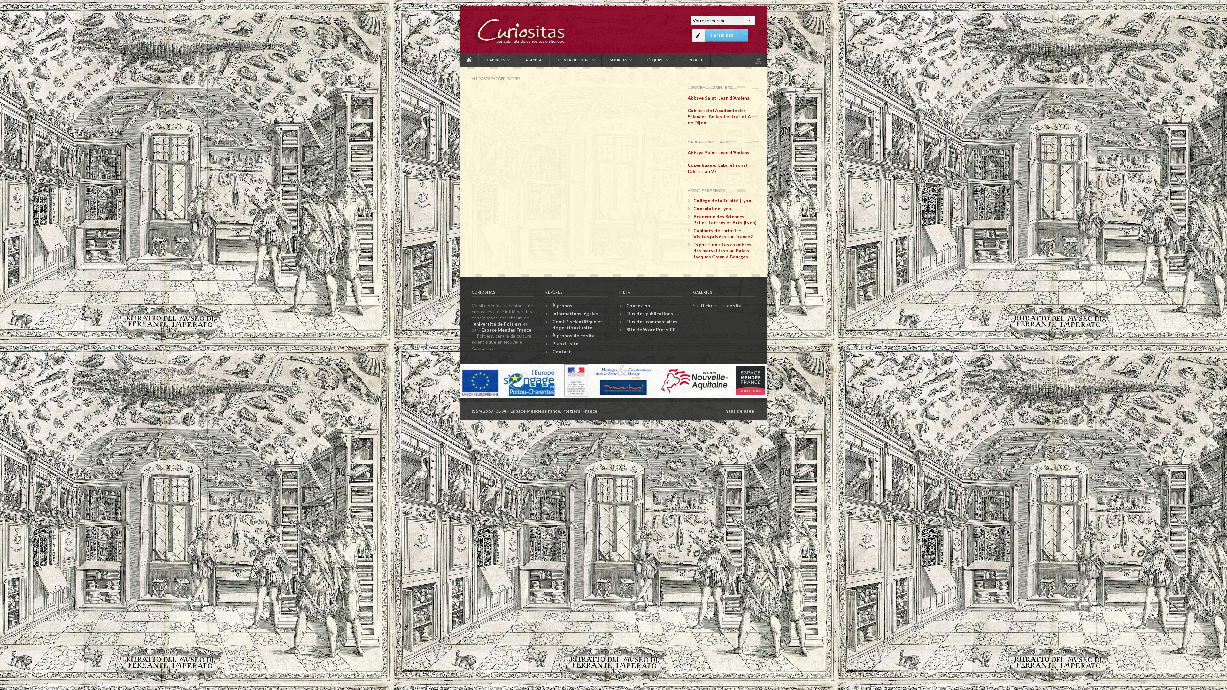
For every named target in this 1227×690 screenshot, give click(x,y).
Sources (619, 60)
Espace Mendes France (506, 330)
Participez (722, 35)
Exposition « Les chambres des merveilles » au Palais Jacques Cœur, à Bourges (722, 250)
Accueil (469, 60)
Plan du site (757, 60)
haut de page (739, 411)
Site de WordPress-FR (651, 329)
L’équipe (655, 60)
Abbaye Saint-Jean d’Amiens (719, 98)
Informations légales (575, 313)
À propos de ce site (573, 335)
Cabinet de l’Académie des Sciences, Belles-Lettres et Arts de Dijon (723, 116)
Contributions (574, 60)
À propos (562, 305)
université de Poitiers (498, 323)
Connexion (638, 305)
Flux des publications (649, 313)
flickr (707, 305)
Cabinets (496, 60)
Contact (693, 60)
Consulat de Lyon (712, 208)
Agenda (533, 60)
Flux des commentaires (651, 321)
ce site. (735, 305)
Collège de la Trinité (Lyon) (723, 200)
